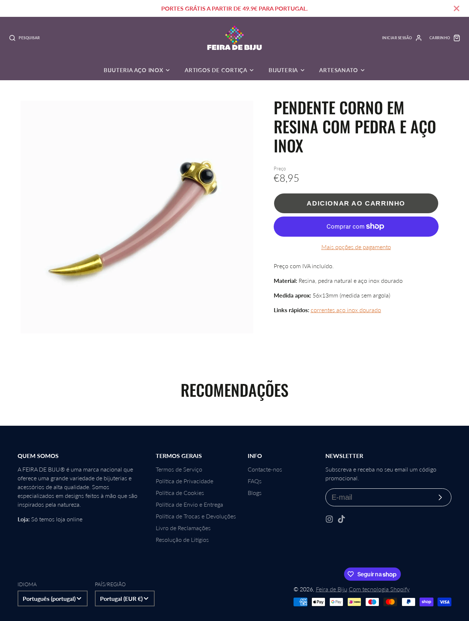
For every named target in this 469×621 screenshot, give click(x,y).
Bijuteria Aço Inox (133, 70)
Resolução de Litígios (182, 539)
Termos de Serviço (179, 469)
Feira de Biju (331, 588)
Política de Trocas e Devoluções (196, 516)
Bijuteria (283, 70)
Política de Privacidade (184, 480)
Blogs (255, 492)
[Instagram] (329, 519)
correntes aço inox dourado (346, 309)
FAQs (255, 480)
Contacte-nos (265, 469)
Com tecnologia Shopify (379, 588)
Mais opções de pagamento (356, 246)
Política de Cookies (180, 492)
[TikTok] (341, 519)
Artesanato (338, 70)
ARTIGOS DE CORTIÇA (216, 70)
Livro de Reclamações (183, 527)
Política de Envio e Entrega (189, 504)
